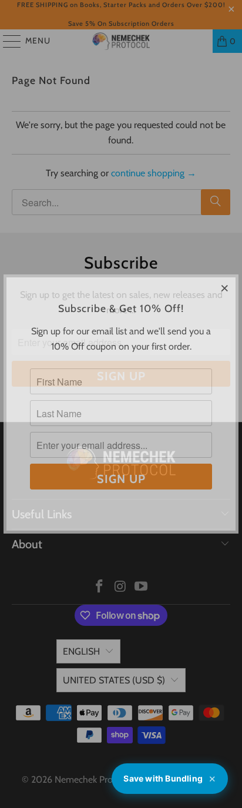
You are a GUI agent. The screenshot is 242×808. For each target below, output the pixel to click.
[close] (225, 288)
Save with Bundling (169, 778)
